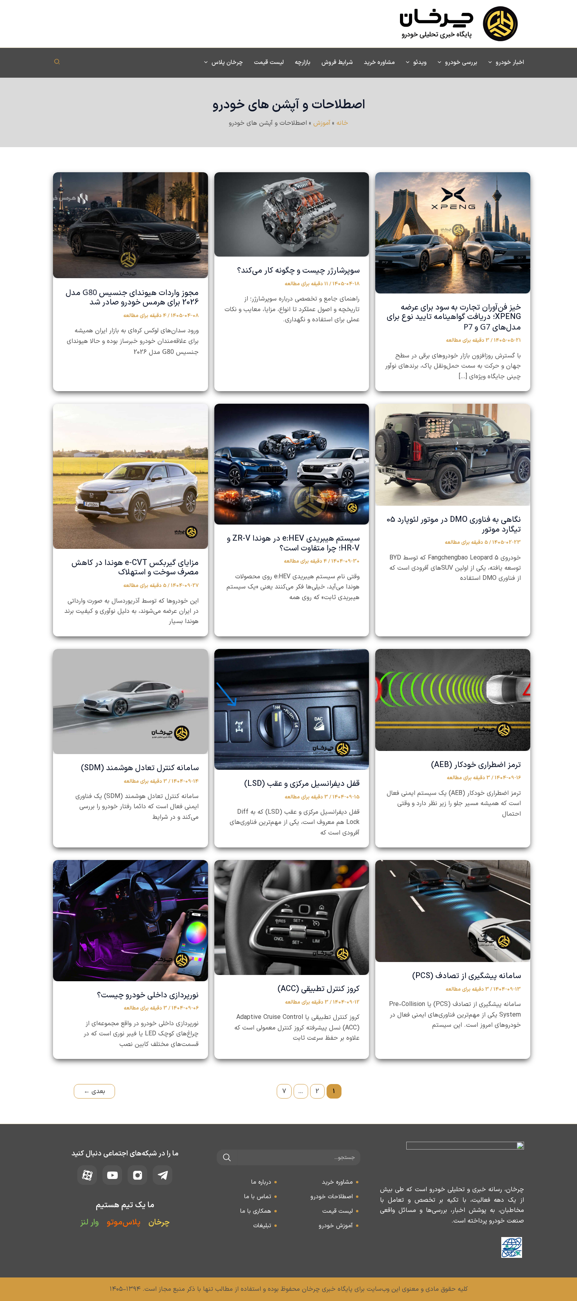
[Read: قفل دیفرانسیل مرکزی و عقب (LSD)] (291, 709)
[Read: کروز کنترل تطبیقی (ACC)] (291, 917)
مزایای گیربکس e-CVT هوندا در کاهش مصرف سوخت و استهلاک (135, 568)
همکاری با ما (255, 1211)
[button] (492, 63)
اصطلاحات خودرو (331, 1196)
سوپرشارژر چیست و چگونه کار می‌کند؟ (298, 271)
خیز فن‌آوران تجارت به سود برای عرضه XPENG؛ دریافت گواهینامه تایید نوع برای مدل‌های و (454, 317)
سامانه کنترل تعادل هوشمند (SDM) (140, 768)
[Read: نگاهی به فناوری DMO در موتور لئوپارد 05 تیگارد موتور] (452, 454)
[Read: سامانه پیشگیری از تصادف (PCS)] (452, 911)
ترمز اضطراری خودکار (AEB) (476, 765)
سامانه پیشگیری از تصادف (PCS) (466, 976)
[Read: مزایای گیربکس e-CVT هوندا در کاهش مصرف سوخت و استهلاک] (130, 476)
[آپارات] (87, 1175)
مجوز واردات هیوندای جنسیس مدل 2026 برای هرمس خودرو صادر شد (132, 298)
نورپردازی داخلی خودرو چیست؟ (148, 995)
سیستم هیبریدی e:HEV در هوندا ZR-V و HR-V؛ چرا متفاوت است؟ (293, 543)
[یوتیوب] (112, 1175)
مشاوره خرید (337, 1182)
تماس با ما (257, 1196)
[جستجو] (227, 1157)
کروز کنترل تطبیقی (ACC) (319, 989)
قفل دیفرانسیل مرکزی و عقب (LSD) (302, 784)
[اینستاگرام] (137, 1175)
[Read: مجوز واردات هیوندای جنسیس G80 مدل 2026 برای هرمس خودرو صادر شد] (130, 225)
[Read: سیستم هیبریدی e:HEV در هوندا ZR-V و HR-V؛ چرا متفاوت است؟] (291, 463)
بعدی (94, 1091)
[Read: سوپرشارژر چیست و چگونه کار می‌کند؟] (291, 214)
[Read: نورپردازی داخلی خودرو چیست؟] (130, 920)
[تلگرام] (162, 1175)
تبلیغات (262, 1225)
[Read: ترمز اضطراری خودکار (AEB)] (452, 699)
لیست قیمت (337, 1211)
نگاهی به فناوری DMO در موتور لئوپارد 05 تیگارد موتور (454, 525)
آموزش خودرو (336, 1225)
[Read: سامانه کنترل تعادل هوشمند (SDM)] (130, 701)
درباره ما (261, 1182)
